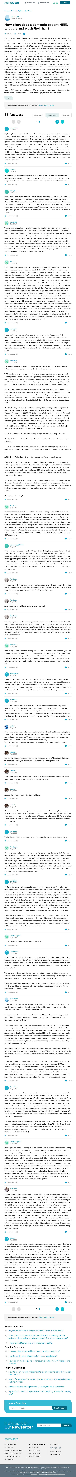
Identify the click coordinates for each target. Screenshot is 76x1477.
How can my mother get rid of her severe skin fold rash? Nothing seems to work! (39, 1362)
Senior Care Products (35, 1456)
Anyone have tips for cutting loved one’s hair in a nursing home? (36, 1330)
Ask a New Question (46, 105)
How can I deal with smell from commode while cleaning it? (34, 1351)
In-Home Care (8, 1447)
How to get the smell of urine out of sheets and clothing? (33, 1356)
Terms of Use (34, 1474)
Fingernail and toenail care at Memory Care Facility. (30, 1343)
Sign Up (66, 1425)
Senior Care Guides (34, 1450)
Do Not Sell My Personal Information (56, 1474)
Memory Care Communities (12, 1456)
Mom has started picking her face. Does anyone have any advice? (37, 1386)
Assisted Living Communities (12, 1453)
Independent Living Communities (13, 1450)
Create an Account (55, 1451)
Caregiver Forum (33, 1447)
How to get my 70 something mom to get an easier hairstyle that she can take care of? (40, 1373)
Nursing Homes (9, 1459)
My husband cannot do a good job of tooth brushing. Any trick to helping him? (40, 1392)
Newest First (52, 115)
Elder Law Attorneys (34, 1453)
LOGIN (65, 3)
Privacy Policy (42, 1474)
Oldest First (65, 115)
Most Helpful (38, 115)
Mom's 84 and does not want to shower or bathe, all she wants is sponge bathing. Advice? (40, 1380)
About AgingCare (55, 1454)
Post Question (59, 1408)
